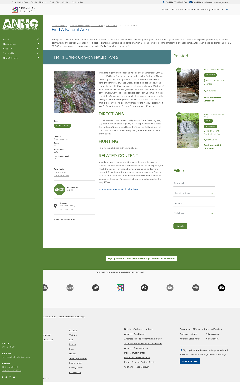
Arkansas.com (212, 334)
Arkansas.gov (212, 338)
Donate (72, 353)
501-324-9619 (8, 347)
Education (177, 9)
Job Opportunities (78, 358)
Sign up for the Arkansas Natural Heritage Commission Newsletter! (141, 258)
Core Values (49, 316)
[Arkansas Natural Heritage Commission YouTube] (14, 377)
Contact (65, 2)
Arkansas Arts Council (135, 334)
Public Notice (77, 2)
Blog (58, 2)
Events (34, 2)
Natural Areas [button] (9, 44)
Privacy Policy (75, 367)
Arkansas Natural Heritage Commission (86, 25)
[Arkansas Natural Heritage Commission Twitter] (6, 377)
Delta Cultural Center (134, 352)
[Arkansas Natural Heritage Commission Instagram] (10, 377)
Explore (166, 9)
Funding (205, 9)
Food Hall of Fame (20, 2)
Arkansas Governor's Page (72, 316)
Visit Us (73, 335)
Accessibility (75, 372)
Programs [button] (7, 48)
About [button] (6, 39)
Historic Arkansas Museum (137, 357)
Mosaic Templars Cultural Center (140, 362)
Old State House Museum (136, 367)
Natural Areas (111, 25)
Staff (52, 2)
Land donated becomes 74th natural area (118, 189)
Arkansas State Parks (190, 338)
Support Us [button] (8, 53)
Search (180, 226)
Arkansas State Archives (136, 348)
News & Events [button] (10, 58)
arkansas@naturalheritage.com (16, 357)
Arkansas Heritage (59, 25)
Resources (217, 9)
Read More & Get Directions (212, 99)
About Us (43, 2)
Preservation (192, 9)
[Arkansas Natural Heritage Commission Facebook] (2, 377)
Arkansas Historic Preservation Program (143, 338)
